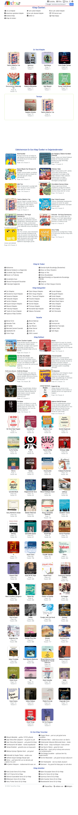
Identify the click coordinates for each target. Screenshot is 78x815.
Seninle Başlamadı (64, 429)
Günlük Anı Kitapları (57, 299)
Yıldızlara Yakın (56, 169)
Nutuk (30, 471)
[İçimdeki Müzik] (13, 484)
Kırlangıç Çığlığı (64, 450)
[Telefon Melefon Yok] (13, 58)
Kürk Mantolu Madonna (30, 659)
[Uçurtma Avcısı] (64, 631)
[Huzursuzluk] (47, 464)
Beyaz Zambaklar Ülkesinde (47, 513)
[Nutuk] (30, 464)
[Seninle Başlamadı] (64, 422)
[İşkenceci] (30, 58)
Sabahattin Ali (10, 331)
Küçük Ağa (47, 534)
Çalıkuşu (64, 492)
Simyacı (47, 638)
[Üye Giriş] (72, 1)
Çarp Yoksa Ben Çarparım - (20, 740)
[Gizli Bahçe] (47, 58)
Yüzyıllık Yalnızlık (48, 554)
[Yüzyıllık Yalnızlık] (47, 547)
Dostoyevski (55, 323)
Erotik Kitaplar (56, 296)
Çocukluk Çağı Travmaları (14, 272)
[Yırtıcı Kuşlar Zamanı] (64, 58)
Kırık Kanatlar (21, 154)
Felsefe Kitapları (34, 299)
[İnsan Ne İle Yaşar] (30, 568)
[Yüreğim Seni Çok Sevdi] (47, 610)
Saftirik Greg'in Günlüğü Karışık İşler (18, 758)
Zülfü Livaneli (33, 333)
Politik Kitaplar (56, 306)
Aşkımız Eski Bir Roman (59, 401)
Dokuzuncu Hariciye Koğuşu (64, 576)
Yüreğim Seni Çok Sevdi (47, 617)
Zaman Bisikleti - (20, 747)
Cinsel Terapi (30, 722)
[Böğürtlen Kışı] (13, 631)
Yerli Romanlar (56, 311)
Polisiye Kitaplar (34, 306)
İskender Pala (10, 323)
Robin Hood (13, 680)
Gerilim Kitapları (11, 301)
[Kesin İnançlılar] (47, 673)
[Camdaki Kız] (30, 422)
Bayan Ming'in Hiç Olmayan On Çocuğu (26, 169)
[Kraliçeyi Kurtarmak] (64, 464)
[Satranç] (13, 526)
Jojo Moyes (32, 326)
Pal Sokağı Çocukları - (52, 754)
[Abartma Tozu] (47, 422)
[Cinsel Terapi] (30, 715)
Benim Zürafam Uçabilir (24, 340)
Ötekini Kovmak (47, 701)
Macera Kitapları (11, 306)
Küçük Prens (47, 575)
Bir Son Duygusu (48, 722)
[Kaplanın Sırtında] (30, 105)
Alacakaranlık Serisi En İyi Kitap (50, 781)
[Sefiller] (30, 610)
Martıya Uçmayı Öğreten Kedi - (19, 751)
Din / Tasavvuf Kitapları (36, 296)
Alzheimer (9, 267)
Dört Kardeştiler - (53, 762)
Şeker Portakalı (13, 659)
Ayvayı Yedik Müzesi (64, 86)
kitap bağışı (55, 16)
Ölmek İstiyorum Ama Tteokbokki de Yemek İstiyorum (47, 660)
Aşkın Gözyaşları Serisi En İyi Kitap (51, 772)
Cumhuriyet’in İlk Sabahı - (20, 745)
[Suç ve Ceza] (13, 610)
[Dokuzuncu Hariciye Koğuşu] (64, 568)
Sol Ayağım (64, 596)
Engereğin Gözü (64, 701)
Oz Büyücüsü (56, 371)
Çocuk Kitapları (56, 291)
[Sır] (30, 673)
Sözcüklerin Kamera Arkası (60, 184)
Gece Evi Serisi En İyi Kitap (49, 774)
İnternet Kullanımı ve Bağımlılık (16, 270)
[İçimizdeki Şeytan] (30, 526)
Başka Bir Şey (56, 386)
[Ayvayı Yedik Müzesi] (64, 79)
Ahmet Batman (33, 321)
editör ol (31, 16)
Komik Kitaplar (33, 304)
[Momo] (13, 464)
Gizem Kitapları (33, 301)
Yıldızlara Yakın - (55, 740)
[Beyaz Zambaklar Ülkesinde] (47, 505)
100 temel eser (56, 13)
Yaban (64, 554)
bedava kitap (10, 16)
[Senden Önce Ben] (30, 631)
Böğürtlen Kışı (13, 638)
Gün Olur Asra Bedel (23, 356)
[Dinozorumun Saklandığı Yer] (13, 79)
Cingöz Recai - (52, 736)
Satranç (13, 534)
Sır (30, 680)
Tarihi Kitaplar (55, 309)
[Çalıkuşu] (64, 484)
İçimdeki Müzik (13, 492)
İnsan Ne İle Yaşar (30, 575)
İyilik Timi (20, 184)
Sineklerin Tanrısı (64, 513)
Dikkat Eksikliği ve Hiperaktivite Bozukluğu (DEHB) (54, 277)
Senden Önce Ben (30, 638)
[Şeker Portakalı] (13, 652)
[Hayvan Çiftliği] (47, 443)
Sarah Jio (31, 331)
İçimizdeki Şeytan (30, 534)
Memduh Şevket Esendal (14, 328)
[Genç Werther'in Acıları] (13, 505)
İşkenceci (30, 65)
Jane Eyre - (54, 749)
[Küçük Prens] (47, 568)
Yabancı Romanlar (34, 311)
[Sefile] (64, 673)
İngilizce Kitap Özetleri (13, 314)
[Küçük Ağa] (47, 526)
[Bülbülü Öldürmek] (30, 505)
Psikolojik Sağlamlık (13, 284)
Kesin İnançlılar (47, 680)
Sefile (64, 680)
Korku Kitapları (56, 304)
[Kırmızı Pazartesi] (64, 526)
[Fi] (13, 547)
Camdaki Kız (30, 429)
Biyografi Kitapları (57, 294)
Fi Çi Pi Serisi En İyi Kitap (14, 774)
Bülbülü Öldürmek (30, 513)
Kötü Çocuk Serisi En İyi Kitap (16, 772)
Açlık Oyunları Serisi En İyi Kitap (50, 779)
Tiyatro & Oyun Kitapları (14, 311)
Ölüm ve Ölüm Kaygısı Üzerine (50, 284)
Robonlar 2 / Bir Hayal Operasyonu (24, 215)
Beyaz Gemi (30, 554)
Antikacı (19, 386)
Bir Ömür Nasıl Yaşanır (13, 429)
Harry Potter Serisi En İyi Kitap (16, 781)
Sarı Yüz (19, 230)
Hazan (54, 340)
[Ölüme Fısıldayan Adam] (47, 484)
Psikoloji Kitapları (12, 309)
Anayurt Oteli (14, 575)
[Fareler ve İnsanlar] (47, 589)
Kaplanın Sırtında (30, 112)
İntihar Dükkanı (30, 701)
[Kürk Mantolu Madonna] (30, 652)
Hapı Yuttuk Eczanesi (58, 199)
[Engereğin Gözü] (64, 694)
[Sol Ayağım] (64, 589)
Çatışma (43, 281)
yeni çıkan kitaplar (34, 11)
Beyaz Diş (30, 596)
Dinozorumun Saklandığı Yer (13, 87)
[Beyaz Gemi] (30, 547)
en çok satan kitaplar (58, 11)
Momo (13, 471)
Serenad (64, 617)
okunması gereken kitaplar (15, 13)
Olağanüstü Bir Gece (30, 492)
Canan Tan (31, 323)
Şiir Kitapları (10, 291)
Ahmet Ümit (10, 321)
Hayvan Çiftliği (47, 450)
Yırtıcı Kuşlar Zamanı (64, 65)
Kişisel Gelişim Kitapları (14, 304)
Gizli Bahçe (47, 65)
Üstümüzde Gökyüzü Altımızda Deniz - (55, 742)
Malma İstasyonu (64, 659)
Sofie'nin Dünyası (22, 371)
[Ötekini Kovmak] (47, 694)
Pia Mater (20, 401)
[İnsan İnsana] (13, 694)
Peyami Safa (55, 328)
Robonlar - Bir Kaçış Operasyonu (62, 215)
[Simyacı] (47, 631)
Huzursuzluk (47, 471)
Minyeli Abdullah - (19, 737)
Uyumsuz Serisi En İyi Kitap (49, 777)
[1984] (30, 443)
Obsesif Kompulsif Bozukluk (15, 281)
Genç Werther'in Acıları (13, 513)
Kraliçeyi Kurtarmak (65, 471)
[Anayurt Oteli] (13, 568)
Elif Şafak (9, 326)
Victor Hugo (10, 333)
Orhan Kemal (32, 328)
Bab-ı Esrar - (54, 745)
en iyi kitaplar (10, 11)
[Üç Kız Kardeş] (13, 443)
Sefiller (30, 617)
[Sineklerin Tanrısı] (64, 505)
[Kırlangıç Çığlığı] (64, 443)
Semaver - (56, 764)
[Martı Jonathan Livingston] (13, 589)
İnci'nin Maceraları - (56, 758)
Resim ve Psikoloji (12, 275)
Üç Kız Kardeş (13, 450)
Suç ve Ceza (13, 617)
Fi (13, 554)
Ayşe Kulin (54, 321)
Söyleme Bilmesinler (30, 86)
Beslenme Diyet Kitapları (14, 294)
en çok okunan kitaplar (35, 13)
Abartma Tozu (47, 429)
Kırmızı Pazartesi (64, 534)
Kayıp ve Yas (44, 272)
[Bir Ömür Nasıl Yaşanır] (13, 422)
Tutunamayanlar (57, 356)
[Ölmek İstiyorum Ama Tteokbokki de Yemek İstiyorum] (47, 652)
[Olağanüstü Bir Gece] (30, 484)
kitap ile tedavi (11, 18)
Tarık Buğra (54, 331)
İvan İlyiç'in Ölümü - (51, 747)
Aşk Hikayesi (47, 86)
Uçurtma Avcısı (64, 638)
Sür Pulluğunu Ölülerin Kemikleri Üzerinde (61, 154)
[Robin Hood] (13, 673)
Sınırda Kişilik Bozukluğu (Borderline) (52, 267)
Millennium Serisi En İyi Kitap (15, 779)
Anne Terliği (55, 230)
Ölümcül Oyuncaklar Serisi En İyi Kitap (18, 777)
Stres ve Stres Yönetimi (48, 270)
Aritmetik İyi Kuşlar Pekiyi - (19, 755)
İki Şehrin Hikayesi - (20, 764)
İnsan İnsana (13, 701)
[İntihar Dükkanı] (30, 694)
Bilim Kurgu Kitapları (35, 294)
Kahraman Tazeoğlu (57, 326)
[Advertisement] (39, 34)
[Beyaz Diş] (30, 589)
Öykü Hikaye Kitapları (35, 291)
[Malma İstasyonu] (64, 652)
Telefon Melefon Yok (13, 65)
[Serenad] (64, 610)
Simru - (18, 760)
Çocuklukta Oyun (11, 279)
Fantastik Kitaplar (12, 299)
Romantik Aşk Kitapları (36, 309)
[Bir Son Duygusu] (47, 715)
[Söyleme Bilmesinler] (30, 79)
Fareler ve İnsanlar (47, 596)
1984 (30, 450)
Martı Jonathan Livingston (13, 596)
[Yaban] (64, 547)
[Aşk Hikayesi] (47, 79)
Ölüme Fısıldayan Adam (47, 492)
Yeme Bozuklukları (46, 275)
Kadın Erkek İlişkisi (57, 301)
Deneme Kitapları (12, 296)
